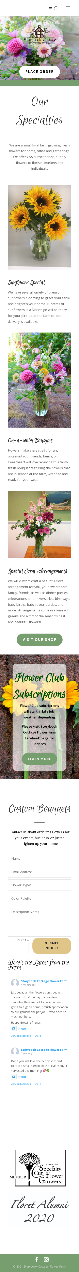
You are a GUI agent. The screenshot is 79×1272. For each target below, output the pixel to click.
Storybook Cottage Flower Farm (44, 981)
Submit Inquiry (52, 945)
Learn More (39, 759)
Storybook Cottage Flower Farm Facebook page (40, 732)
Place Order (39, 71)
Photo (22, 1028)
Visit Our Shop (40, 639)
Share (38, 1035)
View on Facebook (21, 1035)
